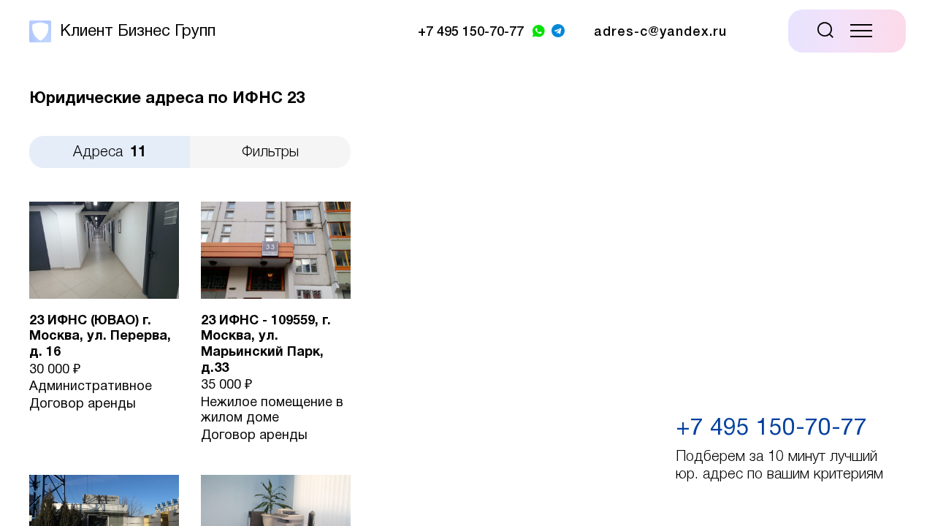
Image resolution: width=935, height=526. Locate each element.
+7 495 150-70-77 (771, 428)
